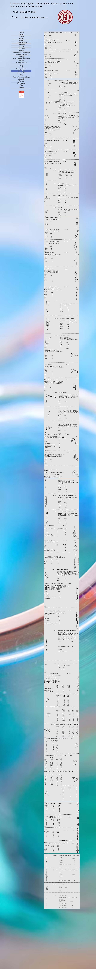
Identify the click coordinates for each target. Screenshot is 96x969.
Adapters (21, 34)
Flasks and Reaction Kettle (21, 59)
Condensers (21, 44)
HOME (21, 32)
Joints (21, 67)
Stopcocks (21, 79)
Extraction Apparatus (21, 54)
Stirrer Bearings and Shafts (21, 77)
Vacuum (21, 87)
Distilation (21, 48)
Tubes (21, 85)
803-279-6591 (28, 11)
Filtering (21, 57)
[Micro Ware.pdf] (21, 94)
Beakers (21, 36)
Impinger (21, 65)
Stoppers (21, 81)
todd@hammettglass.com (34, 17)
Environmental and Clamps (21, 52)
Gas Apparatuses (21, 63)
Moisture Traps (21, 73)
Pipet (21, 75)
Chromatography (21, 42)
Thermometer (21, 83)
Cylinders (21, 46)
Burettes (21, 40)
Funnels (21, 61)
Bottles (21, 38)
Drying (21, 50)
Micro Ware (21, 71)
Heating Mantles (21, 69)
